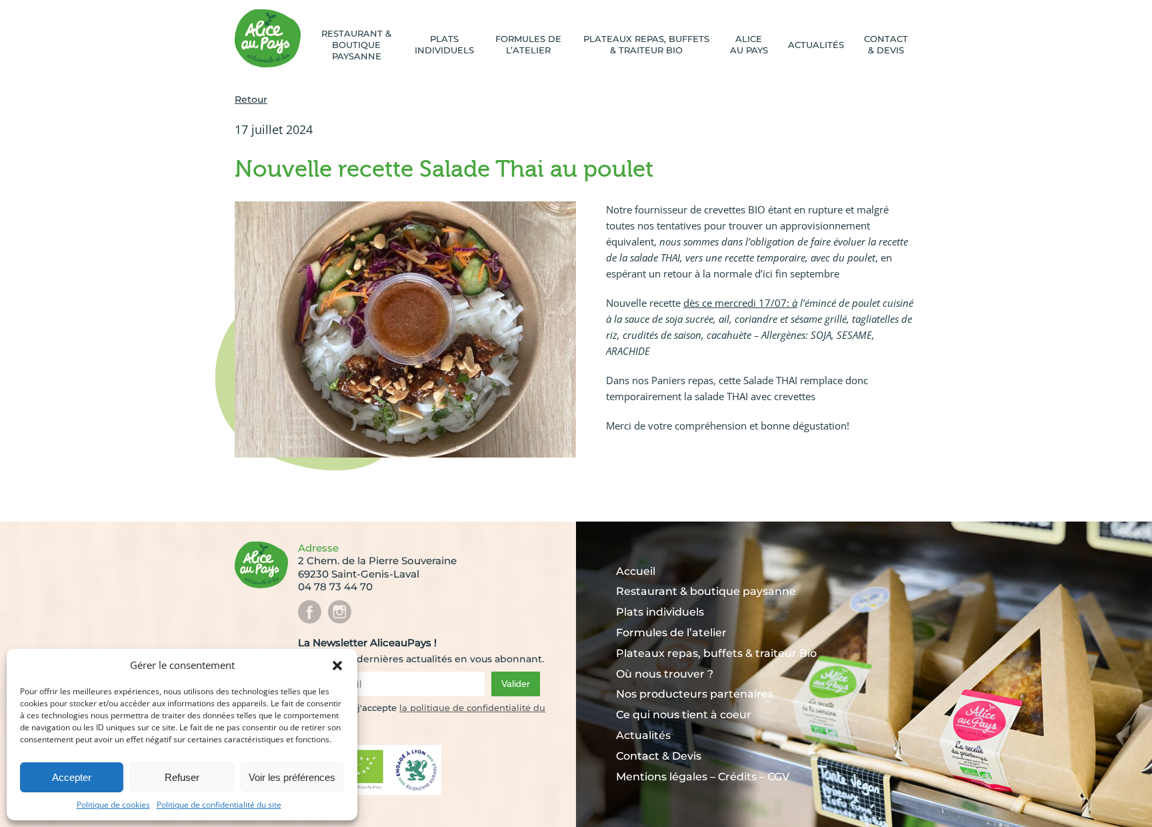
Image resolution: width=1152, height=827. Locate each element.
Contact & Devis (658, 756)
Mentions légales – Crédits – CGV (702, 776)
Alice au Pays (749, 44)
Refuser (182, 777)
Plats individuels (444, 44)
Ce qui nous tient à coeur (683, 714)
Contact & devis (886, 44)
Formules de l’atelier (528, 44)
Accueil (635, 571)
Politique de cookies (113, 804)
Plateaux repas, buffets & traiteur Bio (646, 44)
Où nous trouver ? (664, 674)
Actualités (816, 44)
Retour (251, 99)
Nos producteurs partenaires (694, 694)
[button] (337, 665)
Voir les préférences (292, 777)
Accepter (71, 777)
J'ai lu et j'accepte (358, 707)
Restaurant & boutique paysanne (356, 44)
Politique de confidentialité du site (219, 804)
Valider (515, 683)
